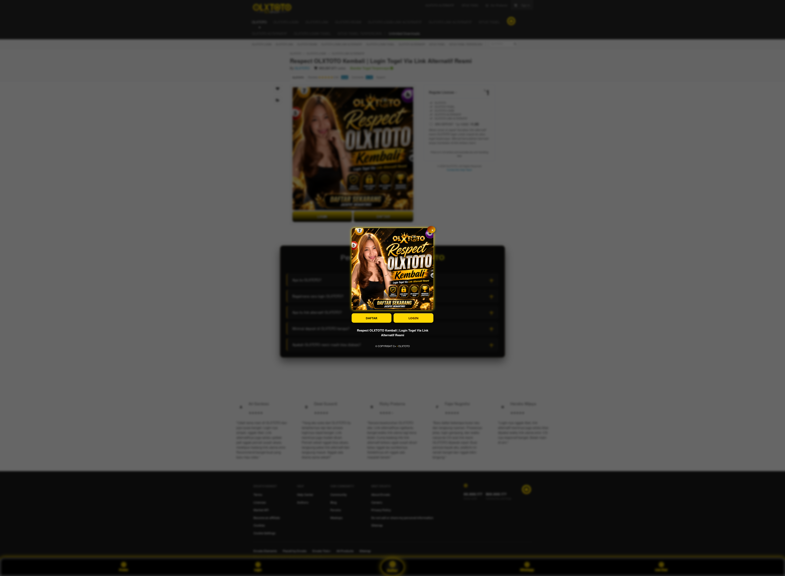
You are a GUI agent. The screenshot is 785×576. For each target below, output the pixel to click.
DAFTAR (371, 318)
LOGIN (413, 318)
